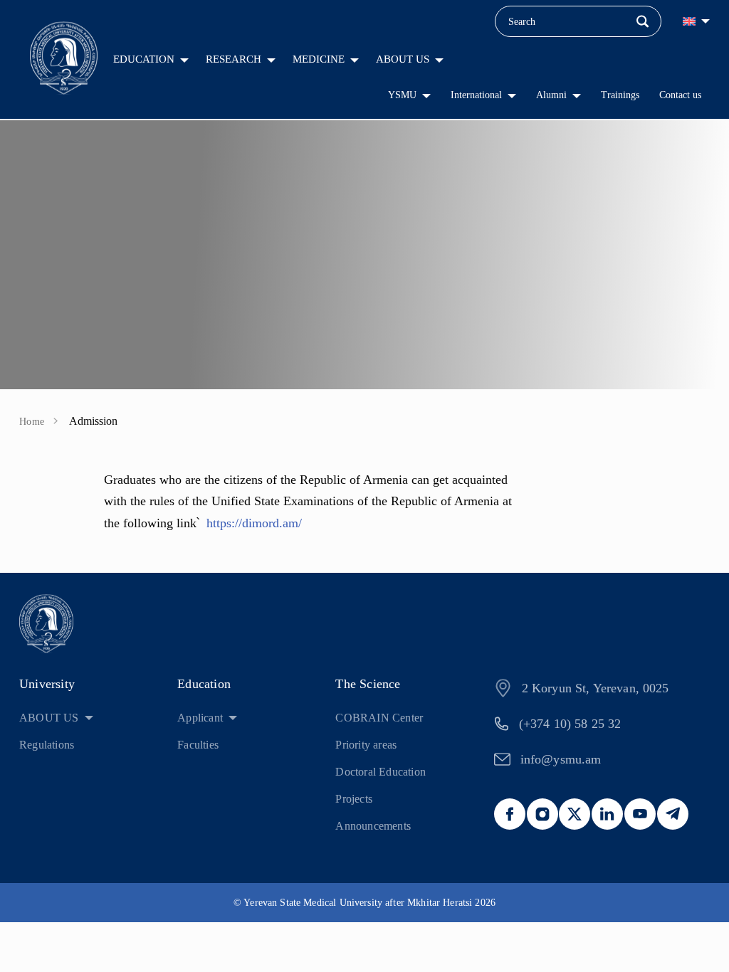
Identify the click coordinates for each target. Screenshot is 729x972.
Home (32, 421)
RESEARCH (233, 59)
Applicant (200, 718)
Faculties (198, 745)
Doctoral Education (380, 772)
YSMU (402, 95)
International (476, 95)
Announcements (373, 826)
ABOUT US (402, 59)
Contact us (680, 95)
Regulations (46, 745)
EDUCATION (143, 59)
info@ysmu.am (561, 759)
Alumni (551, 95)
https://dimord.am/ (254, 523)
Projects (353, 799)
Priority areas (366, 745)
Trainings (620, 95)
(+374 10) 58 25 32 (570, 724)
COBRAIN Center (379, 718)
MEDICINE (319, 59)
